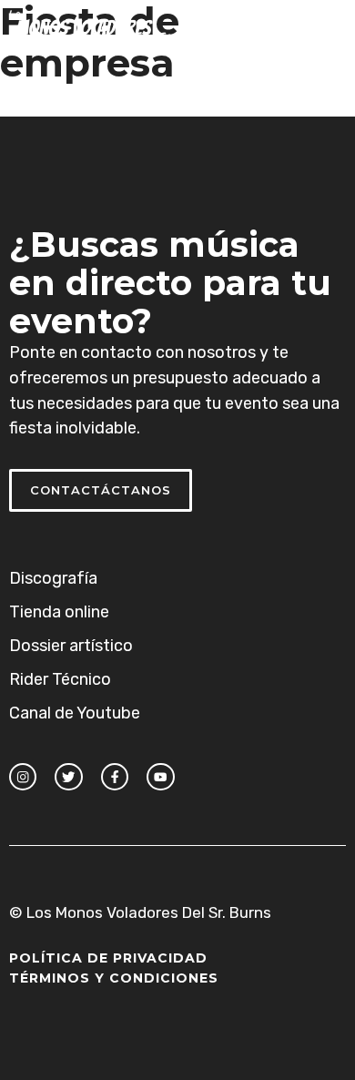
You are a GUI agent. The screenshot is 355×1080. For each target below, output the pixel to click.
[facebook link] (114, 776)
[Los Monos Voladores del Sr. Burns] (107, 27)
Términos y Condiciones (113, 978)
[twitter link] (68, 776)
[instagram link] (22, 776)
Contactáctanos (100, 490)
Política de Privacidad (108, 958)
